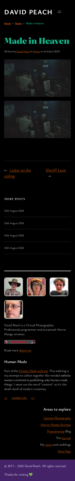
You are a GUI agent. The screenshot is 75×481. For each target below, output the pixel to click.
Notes (18, 23)
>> (32, 397)
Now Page (64, 451)
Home (7, 23)
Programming (55, 431)
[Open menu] (59, 11)
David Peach (28, 11)
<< (6, 397)
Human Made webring (33, 371)
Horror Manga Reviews (56, 424)
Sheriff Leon (56, 170)
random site (19, 397)
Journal (66, 438)
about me (25, 350)
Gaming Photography (57, 418)
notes (48, 444)
